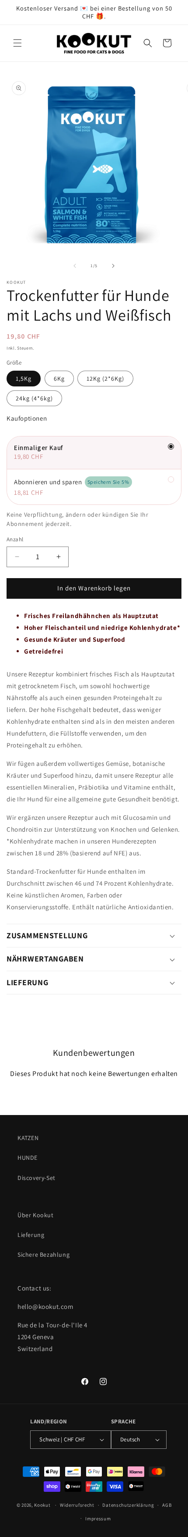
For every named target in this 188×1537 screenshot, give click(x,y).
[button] (17, 43)
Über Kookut (35, 1215)
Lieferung (30, 1235)
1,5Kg (23, 378)
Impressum (98, 1519)
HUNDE (27, 1158)
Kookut (42, 1505)
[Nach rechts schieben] (113, 265)
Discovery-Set (36, 1178)
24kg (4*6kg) (34, 398)
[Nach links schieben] (74, 265)
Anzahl (15, 539)
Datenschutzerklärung (128, 1505)
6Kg (59, 378)
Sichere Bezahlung (43, 1254)
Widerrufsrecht (77, 1505)
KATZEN (28, 1138)
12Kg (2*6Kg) (105, 378)
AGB (166, 1505)
